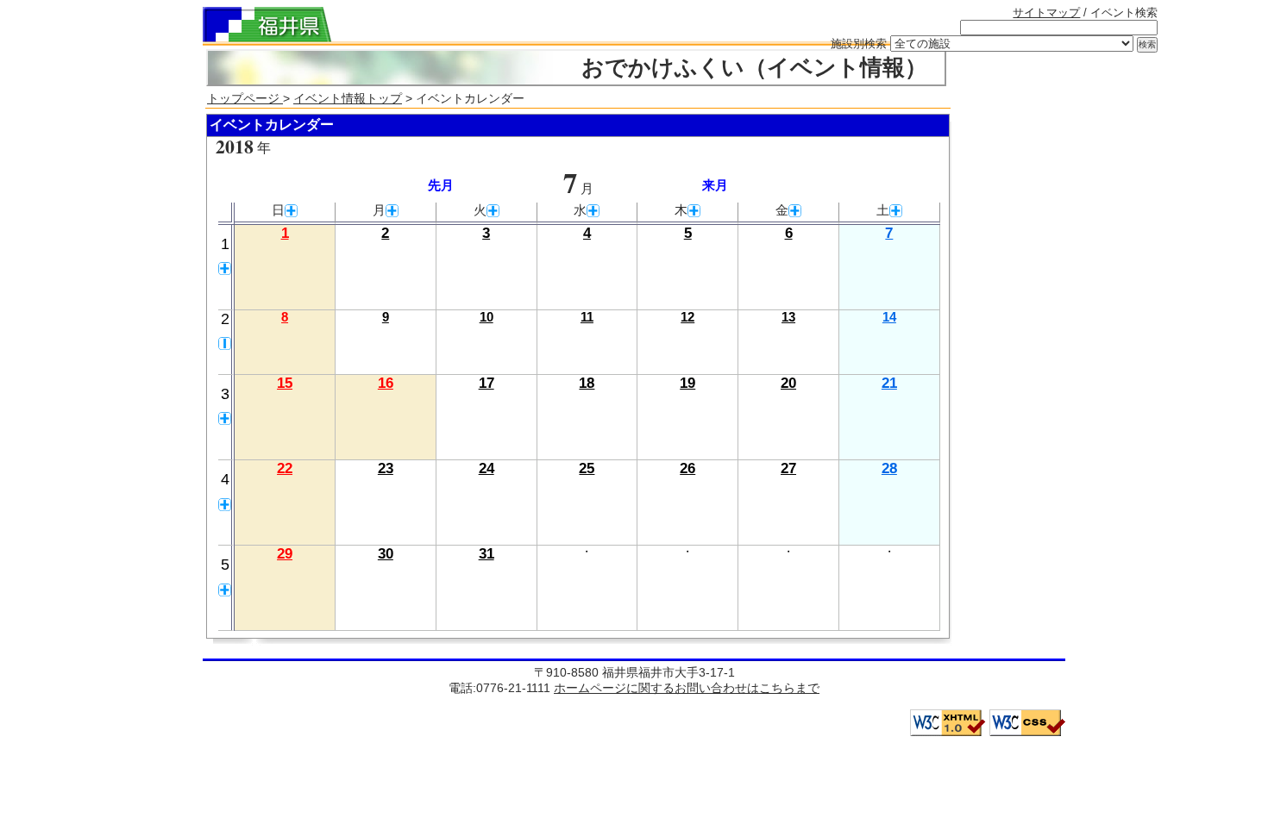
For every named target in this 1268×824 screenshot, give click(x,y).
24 (486, 468)
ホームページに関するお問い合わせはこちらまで (686, 688)
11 (587, 317)
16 (385, 383)
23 (385, 468)
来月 (715, 185)
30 (385, 554)
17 (486, 383)
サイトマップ (1046, 12)
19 (687, 383)
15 (284, 383)
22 (284, 468)
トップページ (245, 98)
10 (486, 317)
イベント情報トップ (347, 98)
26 (687, 468)
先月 (441, 185)
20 (788, 383)
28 (889, 468)
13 (788, 317)
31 (486, 554)
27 (788, 468)
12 (687, 317)
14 (889, 317)
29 (284, 554)
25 (586, 468)
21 (889, 383)
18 (586, 383)
